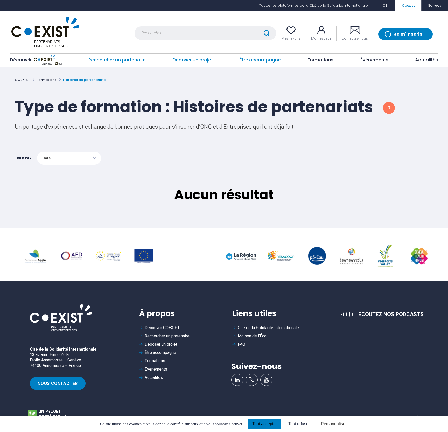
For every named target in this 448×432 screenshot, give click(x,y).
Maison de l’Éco (252, 335)
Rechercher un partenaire (117, 60)
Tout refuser (299, 424)
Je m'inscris (408, 34)
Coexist (408, 5)
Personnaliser (334, 424)
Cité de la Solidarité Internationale (268, 327)
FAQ (241, 344)
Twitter (252, 380)
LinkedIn (237, 380)
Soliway (435, 5)
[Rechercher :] (205, 33)
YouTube (266, 380)
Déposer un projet (193, 60)
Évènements (374, 60)
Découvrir (21, 60)
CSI (386, 5)
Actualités (426, 60)
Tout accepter (264, 424)
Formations (320, 60)
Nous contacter (58, 383)
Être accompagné (260, 60)
